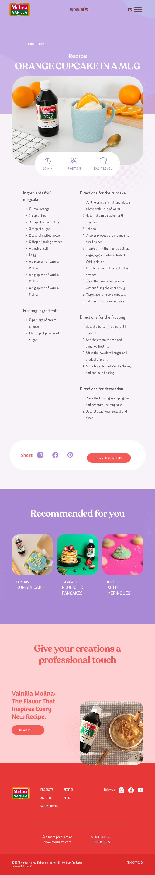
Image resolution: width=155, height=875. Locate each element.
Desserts (22, 582)
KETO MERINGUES (118, 590)
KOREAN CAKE (30, 587)
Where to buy (49, 806)
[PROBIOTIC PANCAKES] (77, 554)
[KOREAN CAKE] (32, 554)
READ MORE (28, 730)
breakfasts (69, 582)
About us (46, 798)
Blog (67, 798)
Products (46, 790)
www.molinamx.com (57, 842)
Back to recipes (37, 44)
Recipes (69, 790)
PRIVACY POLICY (135, 862)
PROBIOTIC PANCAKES (72, 590)
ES (130, 9)
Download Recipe (109, 458)
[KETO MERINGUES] (122, 554)
